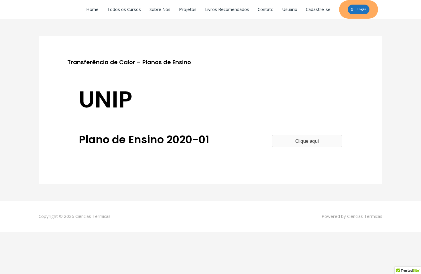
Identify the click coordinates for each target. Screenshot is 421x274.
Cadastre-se (318, 9)
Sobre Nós (159, 9)
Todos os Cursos (124, 9)
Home (92, 9)
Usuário (289, 9)
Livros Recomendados (227, 9)
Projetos (187, 9)
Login (362, 9)
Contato (266, 9)
